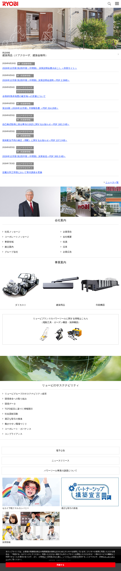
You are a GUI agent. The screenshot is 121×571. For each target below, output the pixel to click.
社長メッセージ (12, 232)
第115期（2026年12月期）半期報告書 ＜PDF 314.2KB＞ (30, 108)
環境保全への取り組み (16, 398)
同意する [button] (60, 565)
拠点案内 (9, 247)
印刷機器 (100, 305)
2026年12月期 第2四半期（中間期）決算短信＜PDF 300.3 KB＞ (34, 156)
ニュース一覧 (112, 182)
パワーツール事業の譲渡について (60, 470)
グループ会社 (11, 252)
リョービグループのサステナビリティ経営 (26, 393)
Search (109, 4)
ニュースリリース (60, 460)
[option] (60, 33)
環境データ (10, 403)
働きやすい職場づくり (16, 424)
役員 (65, 242)
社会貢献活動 (11, 414)
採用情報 (6, 542)
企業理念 (67, 232)
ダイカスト (20, 305)
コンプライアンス (13, 434)
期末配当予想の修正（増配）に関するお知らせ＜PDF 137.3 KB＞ (34, 140)
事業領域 (9, 242)
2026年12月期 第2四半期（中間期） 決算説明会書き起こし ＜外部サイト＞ (39, 68)
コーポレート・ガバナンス (18, 429)
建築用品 (60, 305)
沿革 (65, 247)
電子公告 (60, 450)
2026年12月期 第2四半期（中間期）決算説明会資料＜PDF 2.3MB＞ (36, 80)
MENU (117, 4)
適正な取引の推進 (13, 419)
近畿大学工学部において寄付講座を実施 (22, 172)
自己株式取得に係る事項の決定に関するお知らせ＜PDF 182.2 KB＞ (35, 124)
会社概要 (67, 237)
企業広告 (67, 252)
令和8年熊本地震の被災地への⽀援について (24, 96)
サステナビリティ (60, 368)
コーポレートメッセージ (17, 237)
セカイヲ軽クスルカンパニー (15, 508)
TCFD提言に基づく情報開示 (19, 408)
